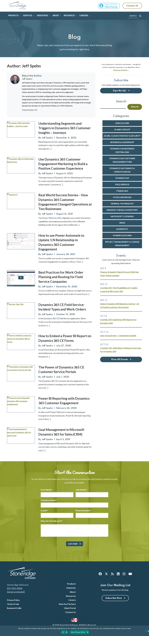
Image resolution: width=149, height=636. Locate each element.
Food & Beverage (122, 197)
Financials (122, 191)
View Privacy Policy (78, 632)
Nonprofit (122, 229)
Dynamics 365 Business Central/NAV (122, 150)
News (122, 223)
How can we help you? (51, 521)
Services (27, 16)
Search (121, 101)
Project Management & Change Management (122, 244)
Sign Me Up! (119, 91)
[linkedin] (118, 574)
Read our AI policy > (121, 70)
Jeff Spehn (47, 138)
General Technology (122, 203)
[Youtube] (130, 574)
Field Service (122, 184)
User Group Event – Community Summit (118, 335)
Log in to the (111, 6)
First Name (46, 489)
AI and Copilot (122, 129)
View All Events (119, 359)
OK (63, 632)
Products (13, 16)
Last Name (81, 489)
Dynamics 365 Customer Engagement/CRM (122, 160)
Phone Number (83, 510)
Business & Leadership (122, 142)
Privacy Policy (13, 600)
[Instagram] (124, 574)
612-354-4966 (14, 588)
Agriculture (122, 123)
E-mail (44, 510)
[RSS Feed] (112, 574)
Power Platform (122, 235)
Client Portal (70, 608)
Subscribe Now (113, 598)
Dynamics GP (122, 178)
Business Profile (14, 608)
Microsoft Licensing (122, 216)
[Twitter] (106, 574)
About (56, 16)
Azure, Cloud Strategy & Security (122, 136)
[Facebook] (100, 574)
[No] (146, 631)
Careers (83, 16)
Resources (69, 16)
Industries (42, 16)
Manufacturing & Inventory (122, 210)
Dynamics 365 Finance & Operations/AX (122, 170)
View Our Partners (67, 604)
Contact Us (132, 6)
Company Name (48, 500)
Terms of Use (13, 604)
